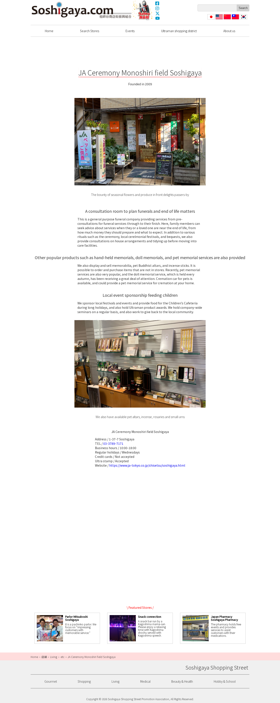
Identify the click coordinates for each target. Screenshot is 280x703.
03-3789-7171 (113, 443)
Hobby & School (225, 681)
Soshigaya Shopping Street (81, 10)
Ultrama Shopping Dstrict (142, 10)
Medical (145, 681)
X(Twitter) (157, 13)
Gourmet (50, 681)
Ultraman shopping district (179, 31)
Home (49, 31)
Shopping (84, 681)
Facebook (157, 3)
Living (115, 681)
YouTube (157, 18)
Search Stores (89, 31)
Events (130, 31)
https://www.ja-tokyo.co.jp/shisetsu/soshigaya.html (147, 465)
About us (229, 31)
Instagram (157, 8)
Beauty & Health (182, 681)
